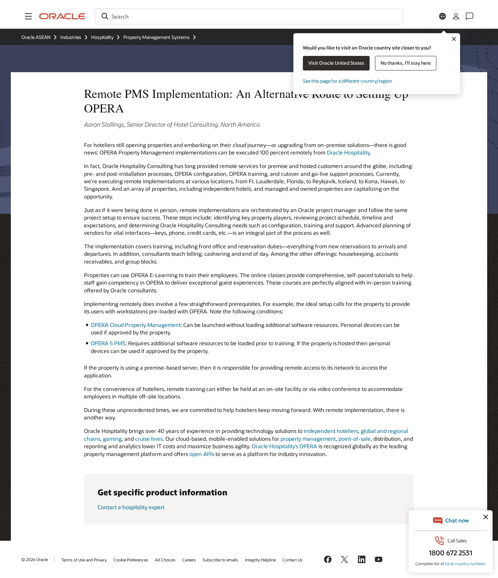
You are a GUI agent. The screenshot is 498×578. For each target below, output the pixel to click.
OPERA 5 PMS (108, 343)
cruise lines (149, 438)
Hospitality (102, 37)
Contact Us (293, 559)
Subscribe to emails (220, 559)
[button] (28, 16)
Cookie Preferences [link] (130, 559)
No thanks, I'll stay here (405, 63)
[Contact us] (469, 16)
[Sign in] (456, 16)
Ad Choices (165, 559)
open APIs (201, 453)
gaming (112, 438)
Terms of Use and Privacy (84, 559)
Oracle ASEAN (35, 37)
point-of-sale (354, 438)
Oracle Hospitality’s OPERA (284, 446)
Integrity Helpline (260, 559)
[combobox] (249, 16)
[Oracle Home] (62, 16)
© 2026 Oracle (34, 559)
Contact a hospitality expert (131, 507)
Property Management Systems (156, 37)
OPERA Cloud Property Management (136, 324)
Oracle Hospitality (348, 152)
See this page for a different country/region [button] (347, 81)
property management (308, 438)
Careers (189, 559)
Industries (70, 37)
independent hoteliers (331, 430)
